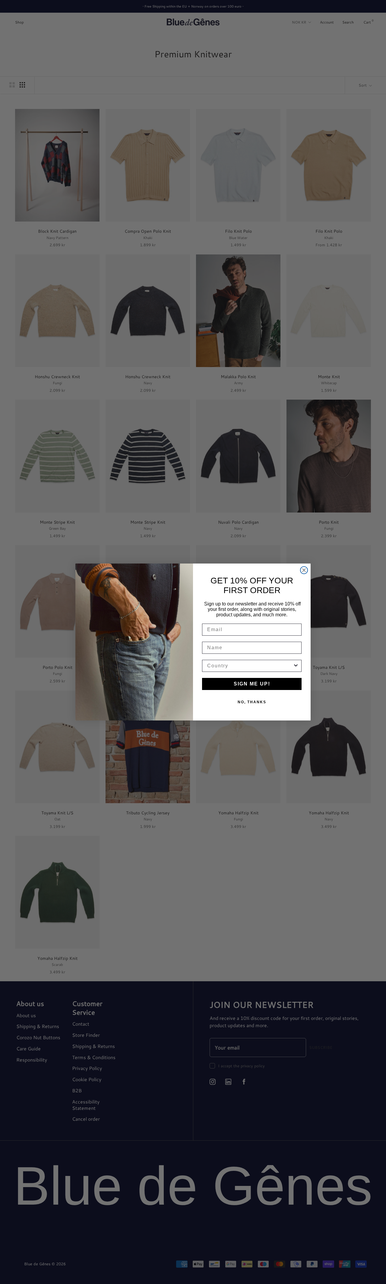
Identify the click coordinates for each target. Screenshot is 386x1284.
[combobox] (250, 666)
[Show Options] (296, 666)
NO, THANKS (252, 702)
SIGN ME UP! (252, 683)
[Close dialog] (304, 570)
